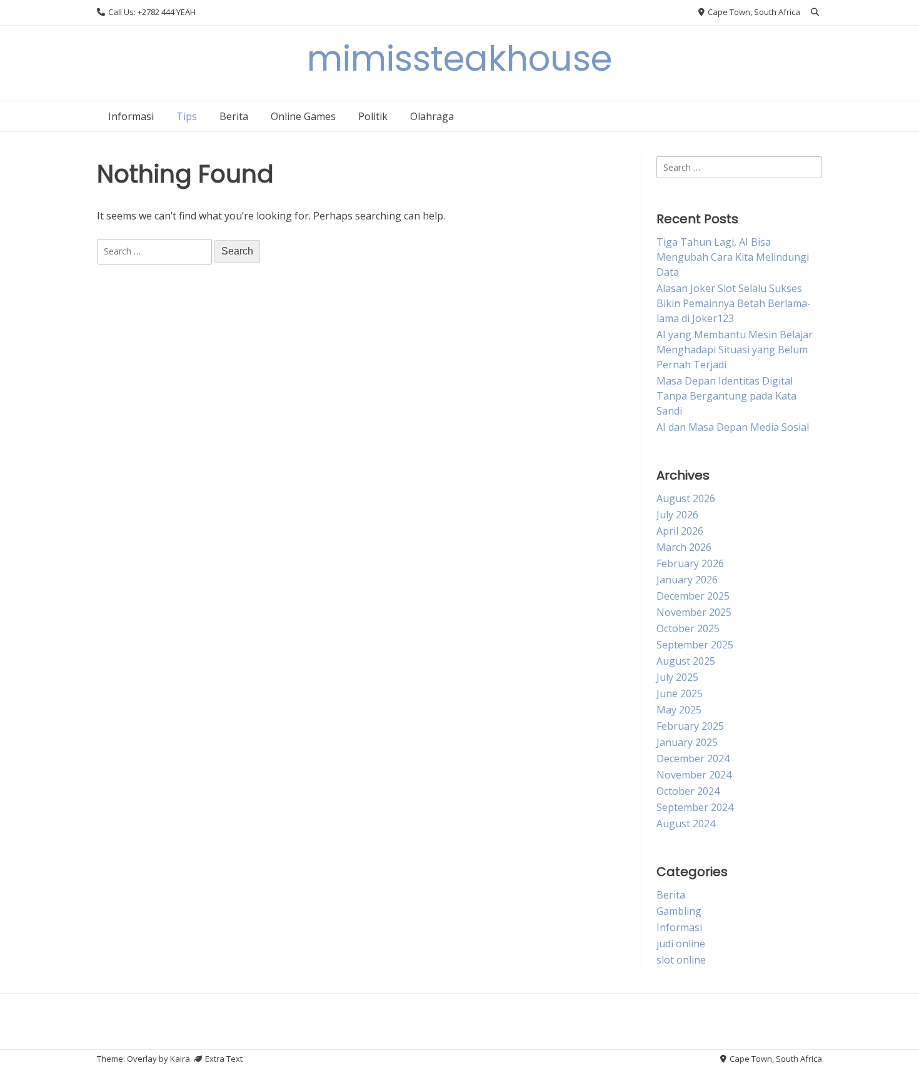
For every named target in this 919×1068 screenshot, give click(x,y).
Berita (233, 116)
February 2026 (690, 563)
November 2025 (693, 612)
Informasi (131, 116)
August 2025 (685, 661)
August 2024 (685, 823)
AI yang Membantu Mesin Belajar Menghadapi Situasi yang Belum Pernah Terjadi (734, 349)
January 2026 (687, 580)
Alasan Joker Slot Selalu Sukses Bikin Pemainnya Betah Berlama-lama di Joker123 (733, 303)
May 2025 (678, 710)
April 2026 (679, 531)
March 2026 (683, 547)
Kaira (180, 1058)
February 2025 (690, 726)
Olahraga (432, 116)
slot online (681, 960)
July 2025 (677, 677)
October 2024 (688, 791)
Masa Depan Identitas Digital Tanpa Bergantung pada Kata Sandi (726, 396)
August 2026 (685, 498)
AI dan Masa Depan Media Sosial (732, 427)
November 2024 (693, 775)
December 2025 (693, 596)
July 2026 (677, 514)
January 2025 (687, 742)
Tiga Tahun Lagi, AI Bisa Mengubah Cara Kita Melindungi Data (732, 257)
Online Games (303, 116)
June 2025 (679, 693)
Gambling (678, 911)
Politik (373, 116)
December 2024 (693, 758)
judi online (680, 943)
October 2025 (688, 628)
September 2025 (694, 645)
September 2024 (694, 807)
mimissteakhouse (459, 58)
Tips (186, 116)
